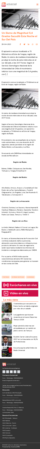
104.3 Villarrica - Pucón (9, 423)
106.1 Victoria (6, 433)
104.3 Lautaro (6, 430)
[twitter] (24, 44)
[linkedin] (28, 44)
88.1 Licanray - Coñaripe (9, 428)
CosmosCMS (15, 447)
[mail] (36, 44)
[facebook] (20, 44)
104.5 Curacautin (7, 435)
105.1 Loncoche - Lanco (9, 425)
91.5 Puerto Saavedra (8, 438)
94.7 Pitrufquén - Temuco (9, 418)
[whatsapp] (32, 44)
